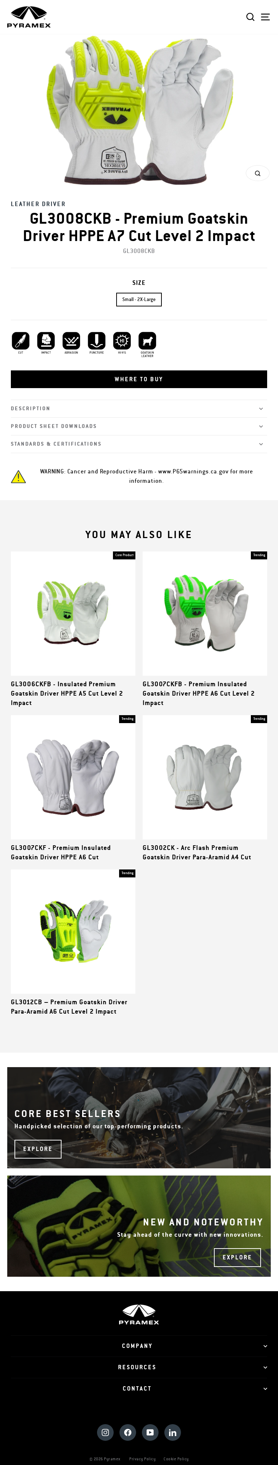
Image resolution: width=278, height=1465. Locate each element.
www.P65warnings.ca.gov (193, 471)
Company (137, 1346)
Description (31, 408)
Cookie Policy (176, 1459)
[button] (139, 379)
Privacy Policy (142, 1459)
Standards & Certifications (56, 444)
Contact (137, 1388)
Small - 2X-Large (139, 299)
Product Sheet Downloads (54, 426)
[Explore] (139, 1117)
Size (139, 283)
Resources (137, 1367)
